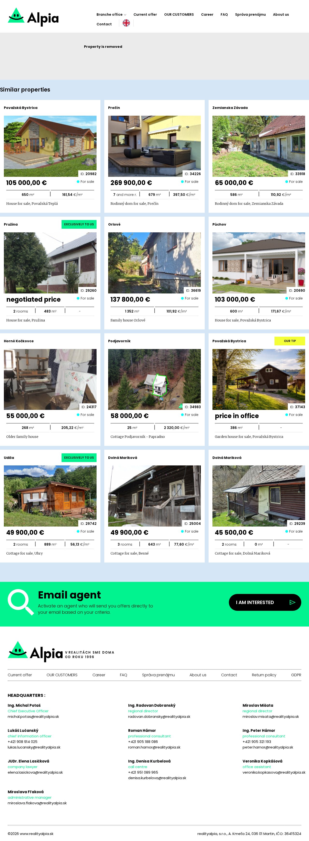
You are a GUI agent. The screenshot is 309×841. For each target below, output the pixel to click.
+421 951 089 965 (143, 772)
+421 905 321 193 (257, 741)
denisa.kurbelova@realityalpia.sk (157, 777)
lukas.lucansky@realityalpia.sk (34, 747)
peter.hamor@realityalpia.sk (268, 747)
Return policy (264, 675)
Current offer (145, 14)
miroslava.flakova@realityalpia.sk (37, 802)
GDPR (296, 675)
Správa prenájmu (250, 14)
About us (281, 14)
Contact (104, 24)
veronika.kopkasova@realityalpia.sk (274, 772)
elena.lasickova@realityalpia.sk (35, 772)
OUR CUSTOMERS (179, 14)
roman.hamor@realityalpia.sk (154, 747)
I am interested (255, 602)
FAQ (224, 14)
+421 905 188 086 (143, 741)
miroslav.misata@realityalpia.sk (271, 716)
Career (207, 14)
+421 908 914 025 (22, 741)
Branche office (110, 14)
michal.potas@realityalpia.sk (33, 716)
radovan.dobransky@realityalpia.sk (159, 716)
